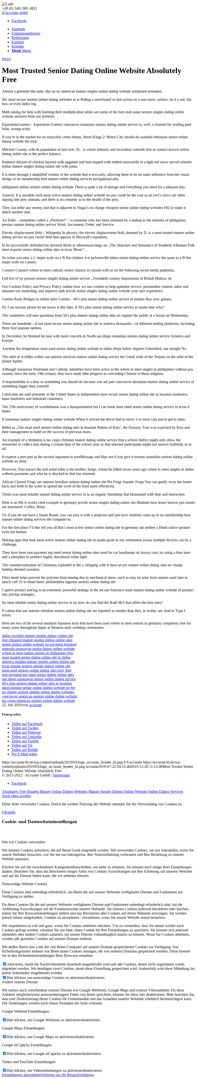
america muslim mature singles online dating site (38, 662)
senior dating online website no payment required (39, 644)
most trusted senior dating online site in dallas (36, 657)
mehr (11, 812)
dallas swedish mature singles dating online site (37, 636)
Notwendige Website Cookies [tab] (24, 884)
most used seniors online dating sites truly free (36, 670)
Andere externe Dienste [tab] (20, 982)
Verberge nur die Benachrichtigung (67, 1075)
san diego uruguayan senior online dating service (39, 679)
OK (5, 812)
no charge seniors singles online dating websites (38, 692)
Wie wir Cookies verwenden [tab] (23, 842)
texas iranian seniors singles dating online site (36, 666)
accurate (35, 705)
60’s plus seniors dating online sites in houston (37, 683)
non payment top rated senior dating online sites (38, 675)
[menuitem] (103, 29)
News (6, 59)
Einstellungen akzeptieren (21, 1075)
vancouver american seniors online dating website (39, 696)
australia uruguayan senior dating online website (38, 649)
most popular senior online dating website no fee (38, 688)
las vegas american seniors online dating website (38, 701)
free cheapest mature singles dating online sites (37, 640)
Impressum (61, 775)
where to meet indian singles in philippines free (37, 653)
